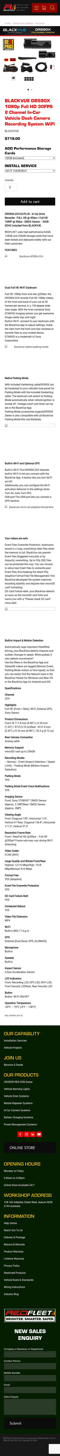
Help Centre (10, 1223)
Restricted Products (15, 1272)
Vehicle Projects (13, 1047)
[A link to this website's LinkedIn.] (33, 1134)
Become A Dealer (13, 1064)
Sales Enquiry (11, 1397)
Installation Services (15, 1040)
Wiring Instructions (14, 1287)
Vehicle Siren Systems (16, 1096)
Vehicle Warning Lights (17, 1089)
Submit (15, 1423)
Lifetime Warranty (14, 1258)
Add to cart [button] (30, 201)
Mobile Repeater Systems (18, 1103)
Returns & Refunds (14, 1244)
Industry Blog (11, 1294)
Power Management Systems (20, 1124)
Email (7, 1385)
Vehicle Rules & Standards (18, 1279)
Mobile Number (12, 1373)
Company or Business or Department (23, 1349)
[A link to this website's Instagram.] (26, 1134)
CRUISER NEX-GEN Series (18, 1081)
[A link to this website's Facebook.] (20, 1134)
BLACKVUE (40, 23)
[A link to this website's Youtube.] (39, 1134)
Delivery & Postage (14, 1237)
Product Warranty (14, 1251)
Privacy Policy (12, 1265)
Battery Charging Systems (18, 1117)
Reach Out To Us (13, 1230)
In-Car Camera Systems (17, 1110)
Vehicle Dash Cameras (23, 23)
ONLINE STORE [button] (22, 1147)
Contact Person (12, 1361)
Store (7, 23)
